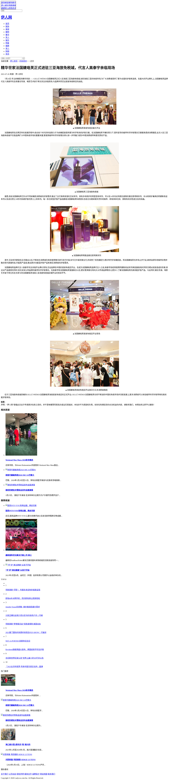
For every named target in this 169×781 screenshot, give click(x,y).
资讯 (14, 8)
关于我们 (4, 774)
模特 (10, 3)
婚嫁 (14, 5)
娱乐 (6, 5)
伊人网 (6, 17)
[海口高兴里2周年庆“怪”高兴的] (8, 739)
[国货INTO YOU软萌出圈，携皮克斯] (87, 505)
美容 (6, 3)
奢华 (14, 3)
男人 (3, 5)
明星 (10, 5)
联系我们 (51, 774)
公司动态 (12, 774)
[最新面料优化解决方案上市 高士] (87, 535)
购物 (10, 8)
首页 (7, 24)
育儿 (6, 8)
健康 (3, 8)
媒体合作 (28, 774)
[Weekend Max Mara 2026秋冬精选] (87, 434)
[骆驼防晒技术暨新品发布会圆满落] (87, 484)
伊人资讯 (13, 61)
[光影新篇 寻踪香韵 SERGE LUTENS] (16, 754)
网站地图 (43, 774)
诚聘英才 (36, 774)
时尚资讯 (23, 61)
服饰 (3, 3)
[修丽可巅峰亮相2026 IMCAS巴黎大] (87, 469)
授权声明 (20, 774)
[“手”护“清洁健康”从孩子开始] (87, 564)
